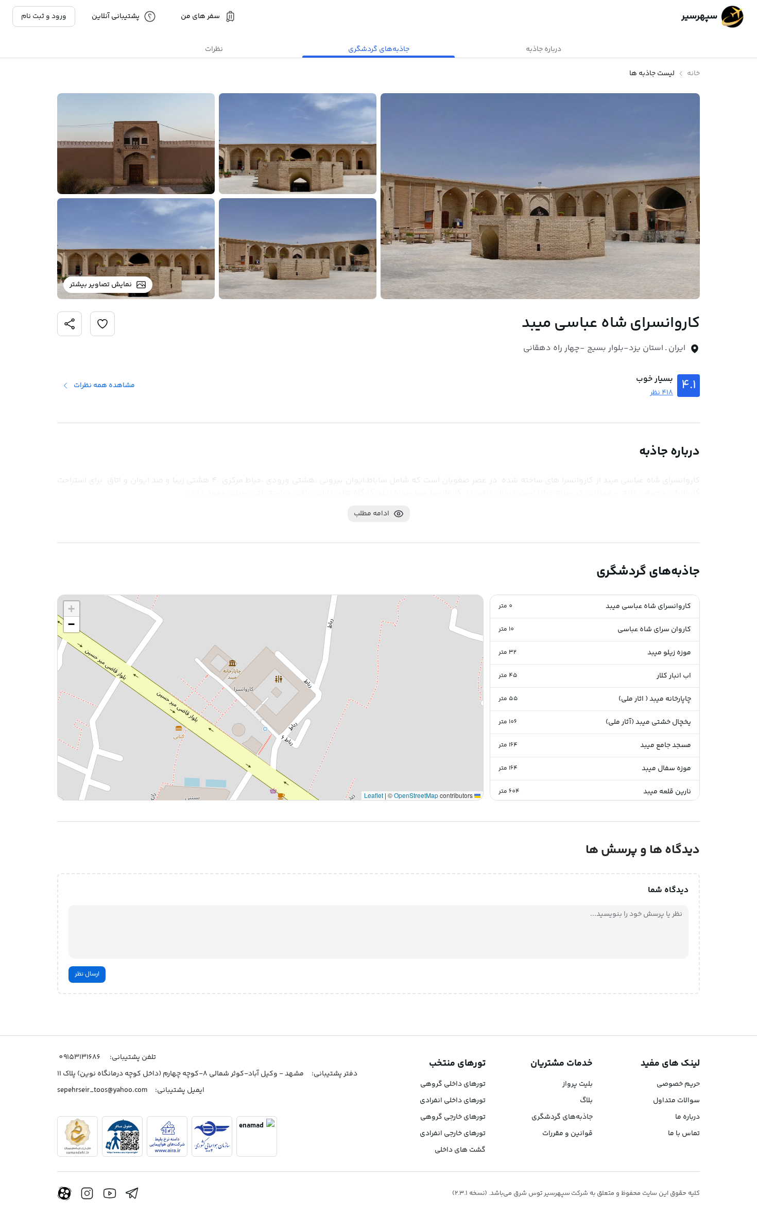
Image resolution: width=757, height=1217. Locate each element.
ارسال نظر (87, 974)
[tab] (543, 49)
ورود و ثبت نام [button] (43, 16)
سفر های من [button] (200, 16)
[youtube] (109, 1193)
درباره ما (687, 1117)
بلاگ (586, 1100)
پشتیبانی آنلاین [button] (116, 16)
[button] (594, 606)
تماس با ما (684, 1133)
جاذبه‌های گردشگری (562, 1117)
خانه (693, 73)
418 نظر (661, 393)
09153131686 (79, 1057)
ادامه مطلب (371, 513)
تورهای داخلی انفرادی (453, 1100)
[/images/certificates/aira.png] (167, 1136)
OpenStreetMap (416, 795)
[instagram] (87, 1193)
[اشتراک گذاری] (102, 323)
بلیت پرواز (577, 1084)
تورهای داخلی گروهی (453, 1084)
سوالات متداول (676, 1100)
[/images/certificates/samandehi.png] (77, 1136)
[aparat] (64, 1193)
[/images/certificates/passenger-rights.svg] (122, 1136)
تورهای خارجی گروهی (453, 1117)
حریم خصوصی (678, 1084)
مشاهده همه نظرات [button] (104, 385)
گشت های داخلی (460, 1150)
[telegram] (132, 1193)
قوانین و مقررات (567, 1133)
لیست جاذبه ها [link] (652, 73)
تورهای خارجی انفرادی (453, 1133)
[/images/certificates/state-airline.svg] (212, 1136)
